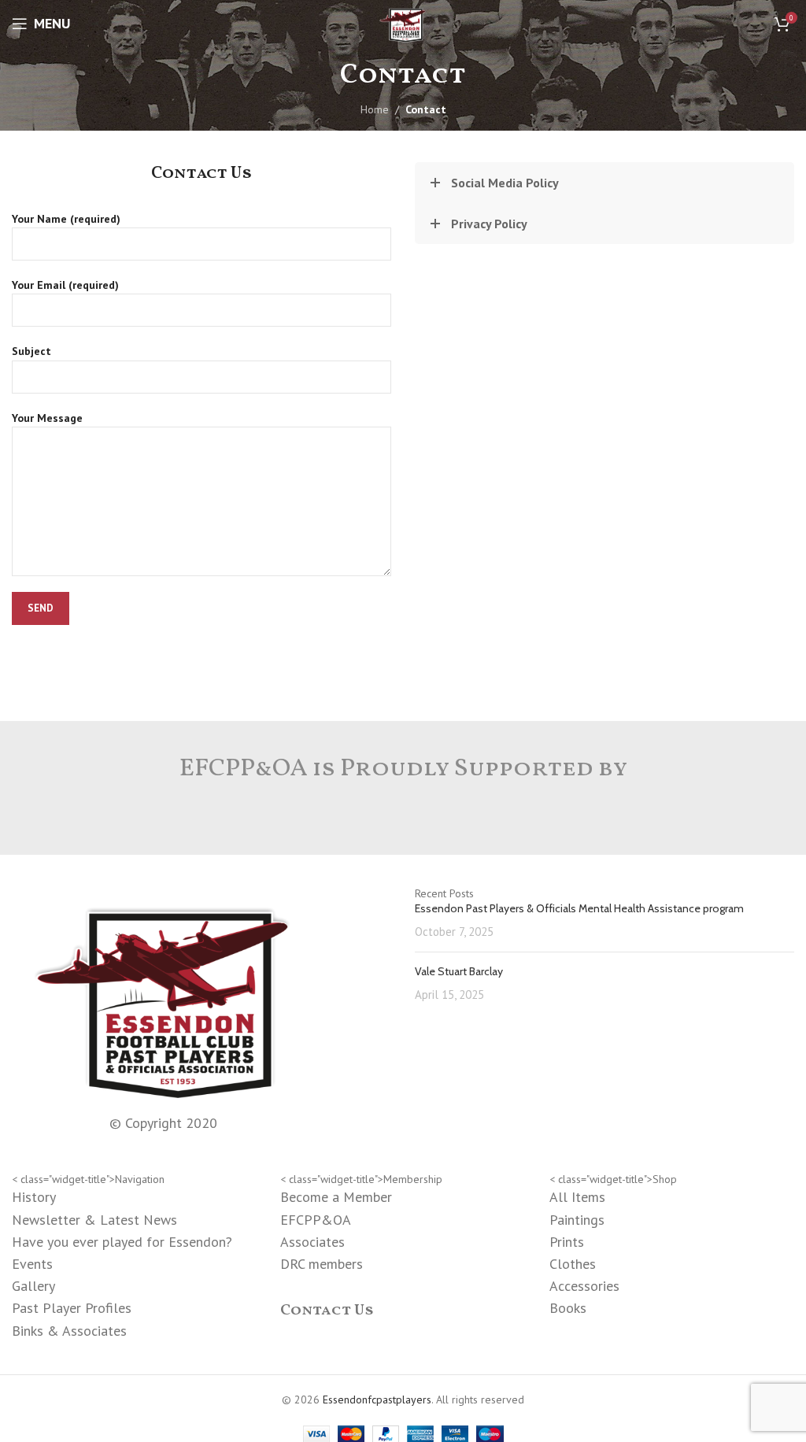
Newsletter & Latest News (94, 1220)
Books (567, 1308)
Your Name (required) (66, 219)
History (34, 1197)
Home (374, 109)
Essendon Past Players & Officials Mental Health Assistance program (579, 908)
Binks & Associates (69, 1331)
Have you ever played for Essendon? (122, 1242)
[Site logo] (402, 23)
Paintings (576, 1220)
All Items (577, 1197)
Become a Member (336, 1197)
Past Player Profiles (71, 1308)
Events (32, 1264)
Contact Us (327, 1311)
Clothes (572, 1264)
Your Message (47, 418)
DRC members (321, 1264)
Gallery (33, 1286)
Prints (566, 1242)
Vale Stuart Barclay (459, 971)
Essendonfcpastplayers (377, 1399)
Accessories (584, 1286)
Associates (312, 1242)
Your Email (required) (65, 285)
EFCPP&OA (315, 1220)
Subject (31, 351)
